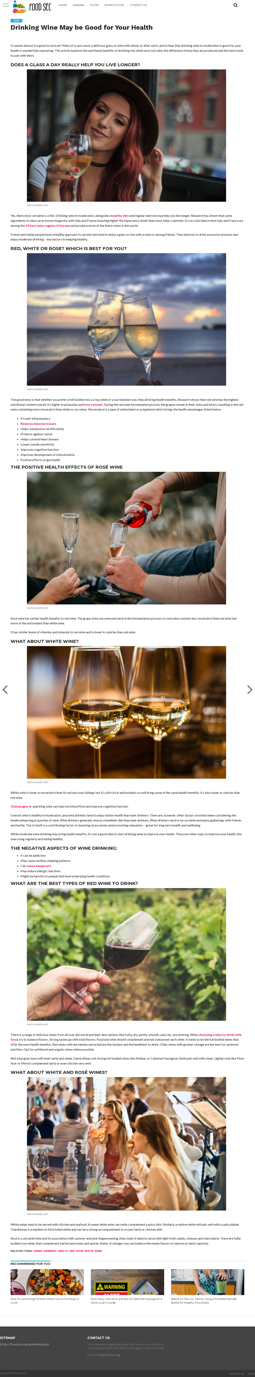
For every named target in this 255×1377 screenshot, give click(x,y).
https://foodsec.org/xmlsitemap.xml (24, 1344)
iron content (93, 404)
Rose (79, 1251)
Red (72, 1251)
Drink (38, 1251)
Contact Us (138, 5)
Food (94, 5)
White (88, 1251)
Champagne (19, 806)
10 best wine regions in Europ (47, 225)
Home (63, 5)
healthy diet (120, 215)
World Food (114, 5)
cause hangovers (38, 866)
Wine (98, 1251)
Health (63, 1251)
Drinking (50, 1251)
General (79, 5)
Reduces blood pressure (38, 423)
